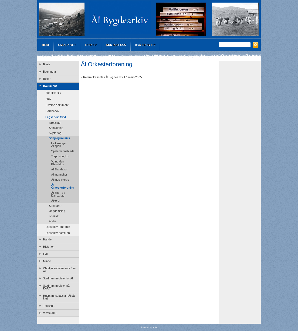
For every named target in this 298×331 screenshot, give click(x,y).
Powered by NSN (149, 327)
